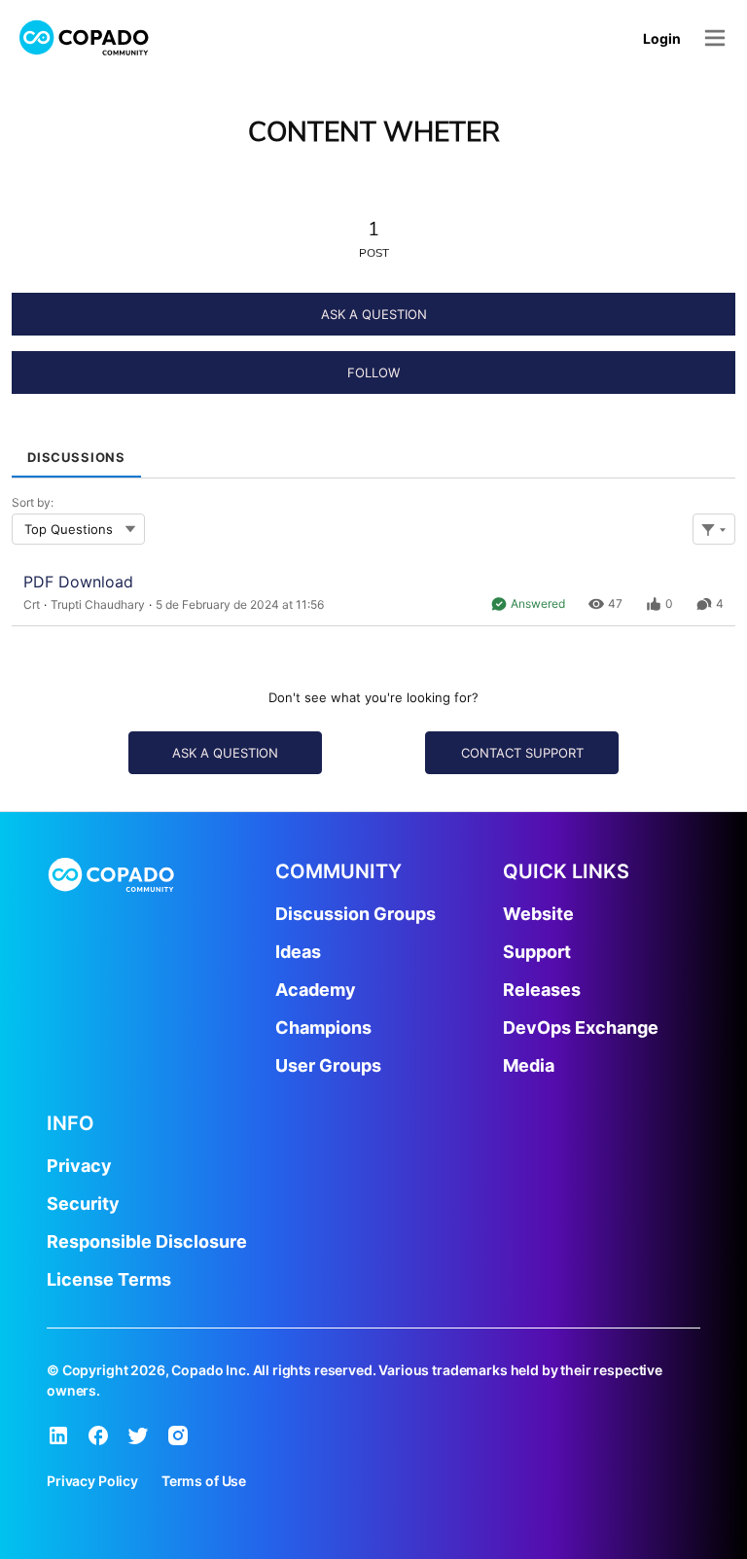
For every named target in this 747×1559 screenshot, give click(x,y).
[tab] (76, 451)
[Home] (84, 37)
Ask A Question (374, 314)
